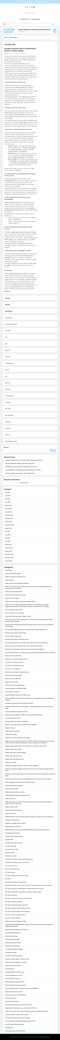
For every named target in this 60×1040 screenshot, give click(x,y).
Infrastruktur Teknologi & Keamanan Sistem (16, 659)
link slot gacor (9, 318)
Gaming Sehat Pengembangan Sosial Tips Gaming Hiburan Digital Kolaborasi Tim (26, 629)
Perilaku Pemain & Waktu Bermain (14, 836)
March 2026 (8, 505)
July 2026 (7, 492)
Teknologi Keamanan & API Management (15, 995)
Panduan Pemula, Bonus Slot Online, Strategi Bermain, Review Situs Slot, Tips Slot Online (28, 779)
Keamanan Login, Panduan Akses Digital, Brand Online (19, 703)
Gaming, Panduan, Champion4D (13, 636)
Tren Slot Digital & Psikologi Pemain (14, 1024)
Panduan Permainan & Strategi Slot (14, 785)
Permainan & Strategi (10, 846)
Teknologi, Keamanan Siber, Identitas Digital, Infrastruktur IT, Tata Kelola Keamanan (26, 1011)
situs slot (7, 383)
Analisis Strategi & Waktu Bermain (14, 591)
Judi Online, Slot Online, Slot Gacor (14, 662)
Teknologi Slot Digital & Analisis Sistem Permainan (18, 1005)
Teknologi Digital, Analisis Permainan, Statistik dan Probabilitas (21, 988)
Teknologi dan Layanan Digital (13, 965)
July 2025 (7, 531)
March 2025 (8, 544)
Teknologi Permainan (10, 998)
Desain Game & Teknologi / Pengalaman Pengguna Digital (20, 601)
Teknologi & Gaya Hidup (11, 936)
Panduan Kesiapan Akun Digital (13, 749)
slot (6, 337)
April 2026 (7, 502)
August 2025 (8, 528)
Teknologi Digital (9, 969)
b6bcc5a (8, 53)
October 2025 (8, 521)
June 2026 (7, 495)
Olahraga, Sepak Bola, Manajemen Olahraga (16, 721)
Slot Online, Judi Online (11, 895)
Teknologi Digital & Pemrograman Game (15, 985)
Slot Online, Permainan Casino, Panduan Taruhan (17, 908)
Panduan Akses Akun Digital (12, 731)
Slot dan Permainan (10, 872)
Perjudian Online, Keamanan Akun (13, 843)
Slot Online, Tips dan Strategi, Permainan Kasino (17, 911)
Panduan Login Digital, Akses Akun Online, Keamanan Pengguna (21, 765)
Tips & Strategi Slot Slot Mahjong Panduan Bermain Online (20, 1021)
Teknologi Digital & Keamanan (13, 978)
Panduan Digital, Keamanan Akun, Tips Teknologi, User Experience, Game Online (26, 746)
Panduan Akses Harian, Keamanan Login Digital (17, 737)
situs (6, 343)
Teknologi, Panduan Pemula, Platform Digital (16, 1014)
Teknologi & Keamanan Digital (13, 942)
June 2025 (7, 535)
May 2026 (7, 499)
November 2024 (9, 557)
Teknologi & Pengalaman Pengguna (14, 949)
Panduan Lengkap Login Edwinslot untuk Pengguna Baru (20, 473)
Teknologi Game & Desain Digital (13, 991)
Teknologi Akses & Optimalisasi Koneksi (15, 962)
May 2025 (7, 538)
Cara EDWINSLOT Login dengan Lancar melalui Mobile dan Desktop (30, 1)
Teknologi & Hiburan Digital (12, 939)
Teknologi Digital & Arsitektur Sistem (14, 972)
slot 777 (7, 369)
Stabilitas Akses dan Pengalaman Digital (15, 921)
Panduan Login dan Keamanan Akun (14, 759)
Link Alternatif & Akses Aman (12, 718)
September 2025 (9, 525)
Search (6, 447)
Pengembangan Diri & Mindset (13, 826)
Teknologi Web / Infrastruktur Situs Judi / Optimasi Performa (21, 1008)
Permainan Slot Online (11, 856)
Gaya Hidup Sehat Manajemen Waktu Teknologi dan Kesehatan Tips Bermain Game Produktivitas (30, 652)
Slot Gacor (8, 330)
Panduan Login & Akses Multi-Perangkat (15, 752)
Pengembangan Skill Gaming (12, 833)
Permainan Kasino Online (11, 849)
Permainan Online (9, 852)
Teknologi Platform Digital (12, 1001)
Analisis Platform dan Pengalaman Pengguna (16, 583)
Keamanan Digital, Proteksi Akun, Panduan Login (17, 695)
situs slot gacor (9, 363)
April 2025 (7, 541)
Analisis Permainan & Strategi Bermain (15, 577)
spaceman (7, 421)
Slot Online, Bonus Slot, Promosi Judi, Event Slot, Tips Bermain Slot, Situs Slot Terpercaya (28, 885)
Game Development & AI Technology (14, 613)
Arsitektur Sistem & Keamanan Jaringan (15, 595)
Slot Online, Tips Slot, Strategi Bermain (15, 915)
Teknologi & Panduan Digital (12, 946)
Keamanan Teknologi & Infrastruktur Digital (16, 711)
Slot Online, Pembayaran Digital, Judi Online (16, 905)
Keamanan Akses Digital (11, 682)
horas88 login (13, 273)
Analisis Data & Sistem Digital (13, 573)
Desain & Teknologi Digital (12, 598)
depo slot (7, 350)
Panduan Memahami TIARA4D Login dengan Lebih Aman (28, 29)
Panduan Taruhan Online (11, 807)
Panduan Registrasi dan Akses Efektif (15, 792)
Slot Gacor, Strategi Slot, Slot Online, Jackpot (17, 875)
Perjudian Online (9, 839)
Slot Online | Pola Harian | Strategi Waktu (15, 882)
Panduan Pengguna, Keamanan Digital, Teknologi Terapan (20, 782)
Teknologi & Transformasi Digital (13, 955)
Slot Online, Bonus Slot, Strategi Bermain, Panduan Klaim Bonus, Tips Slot (24, 888)
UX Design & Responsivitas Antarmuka (15, 1031)
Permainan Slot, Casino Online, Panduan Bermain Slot (19, 859)
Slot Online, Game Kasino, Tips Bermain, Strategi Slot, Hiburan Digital (23, 892)
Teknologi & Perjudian (10, 952)
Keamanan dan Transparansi (12, 691)
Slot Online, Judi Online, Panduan (13, 901)
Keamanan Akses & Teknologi (13, 678)
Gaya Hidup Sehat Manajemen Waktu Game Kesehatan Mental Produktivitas (25, 649)
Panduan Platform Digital (11, 789)
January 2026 (8, 512)
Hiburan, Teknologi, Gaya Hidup (13, 655)
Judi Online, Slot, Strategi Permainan (14, 665)
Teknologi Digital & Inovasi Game (13, 975)
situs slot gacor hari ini (11, 324)
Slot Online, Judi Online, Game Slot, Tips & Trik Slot (18, 898)
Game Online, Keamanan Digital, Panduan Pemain (18, 616)
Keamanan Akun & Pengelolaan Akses (15, 685)
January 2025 (8, 551)
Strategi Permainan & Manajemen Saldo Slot (16, 929)
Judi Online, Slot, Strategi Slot (13, 669)
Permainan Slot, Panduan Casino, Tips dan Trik (17, 862)
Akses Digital (8, 570)
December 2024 (9, 554)
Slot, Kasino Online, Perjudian (12, 918)
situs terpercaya (9, 396)
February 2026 (8, 508)
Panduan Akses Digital (11, 734)
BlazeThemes (45, 1037)
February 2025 (8, 548)
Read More (7, 291)
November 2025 (9, 518)
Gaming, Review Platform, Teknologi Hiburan (16, 639)
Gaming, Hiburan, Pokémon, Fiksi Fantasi (15, 633)
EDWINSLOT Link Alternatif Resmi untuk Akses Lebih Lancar (21, 466)
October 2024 (8, 561)
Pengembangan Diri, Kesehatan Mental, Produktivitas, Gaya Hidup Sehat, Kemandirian (27, 830)
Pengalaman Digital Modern (12, 820)
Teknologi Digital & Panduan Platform (15, 982)
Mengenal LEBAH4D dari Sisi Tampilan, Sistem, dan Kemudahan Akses (23, 460)
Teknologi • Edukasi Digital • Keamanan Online (17, 959)
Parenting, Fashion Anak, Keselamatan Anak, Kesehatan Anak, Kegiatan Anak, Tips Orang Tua (29, 816)
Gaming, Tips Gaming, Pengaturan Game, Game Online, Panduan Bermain (24, 646)
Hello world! (24, 482)
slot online (8, 409)
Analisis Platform (9, 580)
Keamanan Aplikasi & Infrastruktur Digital (15, 688)
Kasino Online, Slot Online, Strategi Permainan (17, 672)
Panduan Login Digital (10, 762)
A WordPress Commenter (12, 482)
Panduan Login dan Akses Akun (13, 756)
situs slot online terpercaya (12, 869)
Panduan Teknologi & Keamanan (13, 810)
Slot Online (8, 879)
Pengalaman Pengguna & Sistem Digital (15, 823)
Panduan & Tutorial (10, 728)
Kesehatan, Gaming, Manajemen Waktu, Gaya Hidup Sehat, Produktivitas (23, 715)
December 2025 (9, 515)
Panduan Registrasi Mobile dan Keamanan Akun (17, 795)
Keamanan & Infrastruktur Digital (13, 675)
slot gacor (7, 356)
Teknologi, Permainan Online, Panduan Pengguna (17, 1018)
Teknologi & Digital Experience (13, 933)
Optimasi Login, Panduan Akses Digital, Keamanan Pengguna (21, 724)
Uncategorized (9, 1027)
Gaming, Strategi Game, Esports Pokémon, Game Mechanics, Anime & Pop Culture (26, 642)
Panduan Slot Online (10, 798)
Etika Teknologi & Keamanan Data (14, 609)
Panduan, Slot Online (10, 813)
